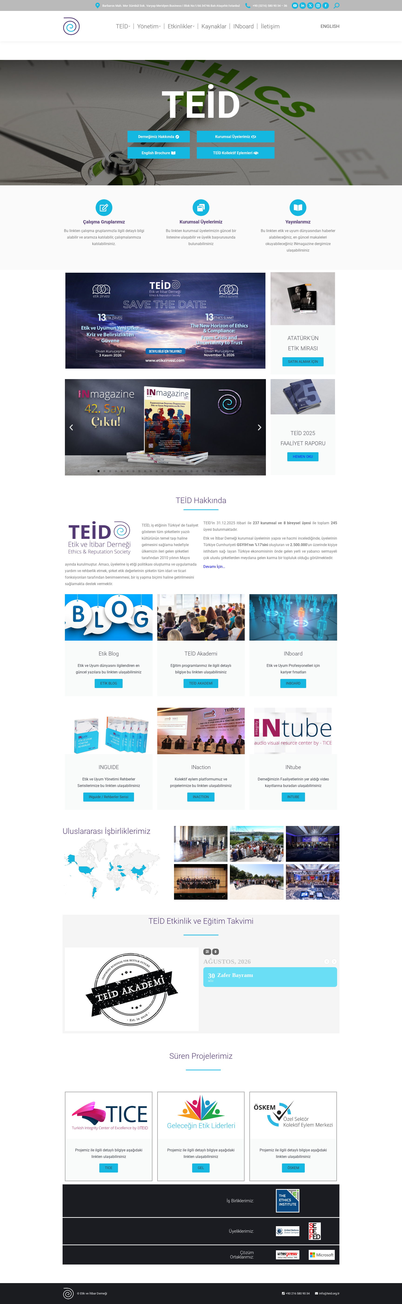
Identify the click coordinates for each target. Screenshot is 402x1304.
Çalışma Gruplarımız (104, 222)
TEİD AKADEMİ (201, 683)
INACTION (201, 797)
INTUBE (293, 797)
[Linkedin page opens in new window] (302, 5)
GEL (201, 1168)
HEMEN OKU (303, 457)
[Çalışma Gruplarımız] (104, 207)
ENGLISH (330, 26)
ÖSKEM (293, 1168)
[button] (71, 427)
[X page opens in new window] (310, 5)
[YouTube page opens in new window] (295, 5)
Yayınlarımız (298, 222)
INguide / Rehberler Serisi (108, 797)
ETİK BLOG (108, 683)
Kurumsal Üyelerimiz (201, 222)
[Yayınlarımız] (298, 207)
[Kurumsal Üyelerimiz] (201, 207)
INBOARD (293, 683)
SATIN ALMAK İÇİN (303, 362)
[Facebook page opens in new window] (325, 5)
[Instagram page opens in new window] (318, 5)
